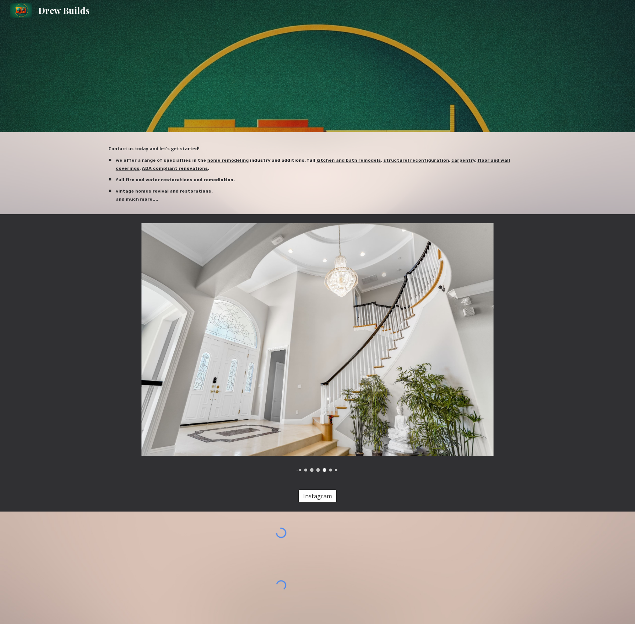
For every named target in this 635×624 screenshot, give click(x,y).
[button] (13, 611)
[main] (317, 173)
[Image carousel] (317, 347)
